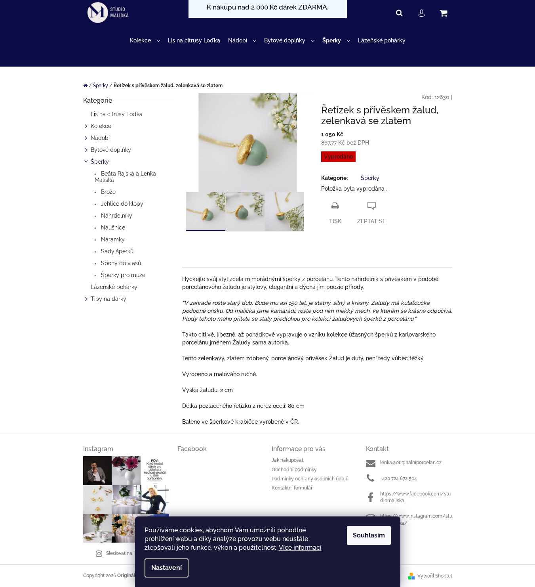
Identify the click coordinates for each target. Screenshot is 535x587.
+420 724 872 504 (398, 478)
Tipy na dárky (108, 299)
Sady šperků (116, 251)
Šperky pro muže (122, 275)
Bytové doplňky (111, 150)
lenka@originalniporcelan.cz (411, 462)
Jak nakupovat (287, 460)
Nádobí (100, 138)
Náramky (112, 239)
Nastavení (166, 568)
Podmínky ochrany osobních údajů (310, 479)
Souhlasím (369, 535)
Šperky (100, 162)
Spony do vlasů (120, 263)
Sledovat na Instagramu (132, 553)
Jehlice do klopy (121, 204)
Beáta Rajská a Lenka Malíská (125, 176)
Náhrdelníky (115, 215)
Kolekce (101, 126)
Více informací (300, 547)
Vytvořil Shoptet (434, 576)
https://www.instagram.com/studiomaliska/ (416, 519)
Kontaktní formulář (292, 488)
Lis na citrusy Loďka (117, 114)
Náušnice (112, 227)
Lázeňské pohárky (114, 287)
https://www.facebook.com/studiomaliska (415, 497)
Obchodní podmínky (294, 469)
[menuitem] (145, 40)
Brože (107, 192)
